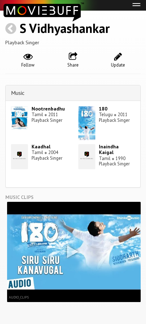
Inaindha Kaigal (109, 149)
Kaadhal (41, 146)
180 (103, 109)
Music (17, 92)
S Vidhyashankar (64, 28)
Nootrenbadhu (48, 109)
